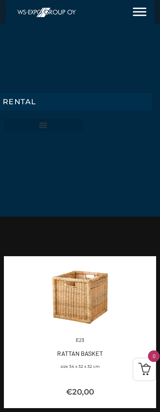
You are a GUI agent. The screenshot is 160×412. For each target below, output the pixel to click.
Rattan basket (80, 353)
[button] (43, 125)
